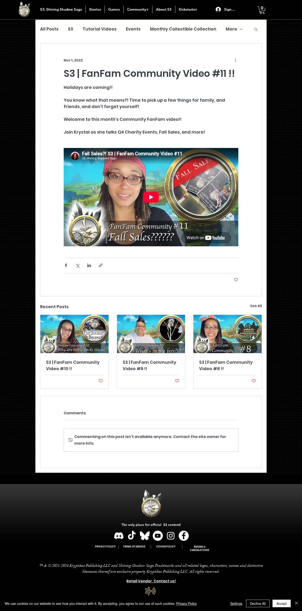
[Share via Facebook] (66, 265)
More (231, 29)
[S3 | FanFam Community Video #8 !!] (227, 334)
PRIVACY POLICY (105, 546)
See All (256, 305)
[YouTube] (158, 536)
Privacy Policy (186, 603)
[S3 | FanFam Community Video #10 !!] (74, 334)
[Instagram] (171, 536)
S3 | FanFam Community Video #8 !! (226, 365)
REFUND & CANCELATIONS (199, 548)
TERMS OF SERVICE (134, 546)
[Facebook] (184, 536)
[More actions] (235, 60)
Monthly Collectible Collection (183, 29)
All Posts (49, 29)
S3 (70, 29)
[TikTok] (132, 536)
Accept (282, 603)
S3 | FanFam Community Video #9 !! (149, 365)
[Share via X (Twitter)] (77, 265)
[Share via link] (100, 265)
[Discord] (119, 536)
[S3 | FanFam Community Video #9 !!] (151, 334)
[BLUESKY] (145, 536)
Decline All (258, 603)
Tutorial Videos (100, 29)
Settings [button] (236, 603)
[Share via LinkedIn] (89, 265)
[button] (95, 9)
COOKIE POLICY (166, 546)
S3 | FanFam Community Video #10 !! (73, 365)
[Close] (296, 603)
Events (133, 29)
